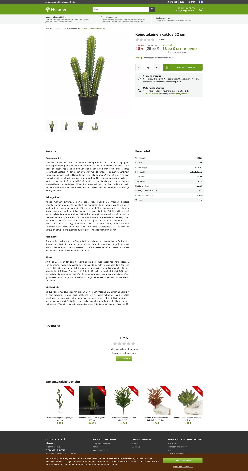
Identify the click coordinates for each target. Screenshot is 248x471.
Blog (182, 2)
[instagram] (175, 2)
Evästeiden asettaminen (183, 467)
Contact (191, 2)
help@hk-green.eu (185, 10)
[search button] (152, 9)
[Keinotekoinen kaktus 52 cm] (51, 126)
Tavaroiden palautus (176, 453)
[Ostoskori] (200, 9)
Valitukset (172, 443)
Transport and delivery (177, 447)
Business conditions (100, 450)
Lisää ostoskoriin (186, 67)
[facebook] (171, 2)
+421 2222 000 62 (151, 94)
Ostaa (170, 450)
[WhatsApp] (168, 2)
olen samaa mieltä (183, 460)
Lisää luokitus (124, 359)
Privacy (95, 447)
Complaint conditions (101, 443)
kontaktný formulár (180, 94)
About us (136, 447)
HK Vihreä (49, 5)
